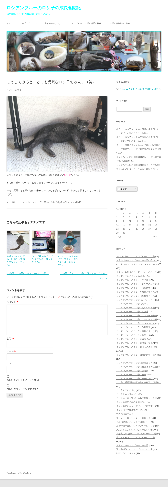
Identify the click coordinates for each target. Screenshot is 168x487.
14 (156, 221)
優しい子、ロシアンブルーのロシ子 (133, 418)
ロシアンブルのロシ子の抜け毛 (131, 276)
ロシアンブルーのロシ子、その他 (132, 280)
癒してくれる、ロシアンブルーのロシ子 (135, 437)
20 (149, 225)
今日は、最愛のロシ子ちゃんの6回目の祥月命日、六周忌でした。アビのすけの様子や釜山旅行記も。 (138, 149)
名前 (10, 338)
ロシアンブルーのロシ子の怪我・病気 (134, 343)
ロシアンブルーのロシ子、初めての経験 (135, 284)
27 (149, 229)
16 (124, 225)
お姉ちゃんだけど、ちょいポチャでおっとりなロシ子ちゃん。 (17, 260)
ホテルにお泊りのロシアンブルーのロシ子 (136, 272)
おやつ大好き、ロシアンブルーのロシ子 (135, 256)
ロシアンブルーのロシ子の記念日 (132, 370)
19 (143, 225)
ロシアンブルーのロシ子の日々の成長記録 (38, 202)
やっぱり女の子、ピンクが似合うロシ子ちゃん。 (42, 259)
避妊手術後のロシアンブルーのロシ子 (134, 449)
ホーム (9, 23)
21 (156, 225)
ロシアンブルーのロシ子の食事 (131, 374)
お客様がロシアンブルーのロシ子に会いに (136, 260)
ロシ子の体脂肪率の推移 (119, 23)
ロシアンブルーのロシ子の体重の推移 (84, 23)
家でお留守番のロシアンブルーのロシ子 (135, 426)
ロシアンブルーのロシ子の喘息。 (132, 335)
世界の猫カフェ (123, 414)
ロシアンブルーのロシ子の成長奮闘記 (44, 7)
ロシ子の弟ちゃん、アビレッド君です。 (135, 406)
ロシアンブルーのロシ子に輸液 (131, 303)
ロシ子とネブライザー (127, 394)
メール (11, 351)
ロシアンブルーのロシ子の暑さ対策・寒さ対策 (138, 355)
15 (117, 225)
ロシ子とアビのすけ (126, 390)
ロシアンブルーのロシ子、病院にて (133, 288)
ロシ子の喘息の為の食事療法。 (131, 402)
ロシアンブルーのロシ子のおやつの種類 (135, 307)
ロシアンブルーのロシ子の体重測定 (133, 327)
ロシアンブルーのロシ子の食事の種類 (134, 378)
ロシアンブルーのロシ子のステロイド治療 (136, 319)
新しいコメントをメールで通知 (23, 380)
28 (156, 229)
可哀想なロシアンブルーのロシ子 (132, 422)
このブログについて (28, 23)
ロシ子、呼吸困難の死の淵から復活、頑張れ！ (138, 382)
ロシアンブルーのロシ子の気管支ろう (134, 363)
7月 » (155, 237)
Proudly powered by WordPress (19, 473)
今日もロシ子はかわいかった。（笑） (28, 273)
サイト (10, 364)
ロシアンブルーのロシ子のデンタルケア (135, 323)
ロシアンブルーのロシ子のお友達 (132, 311)
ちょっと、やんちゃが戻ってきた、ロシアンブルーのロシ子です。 (67, 260)
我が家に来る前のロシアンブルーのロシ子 (136, 433)
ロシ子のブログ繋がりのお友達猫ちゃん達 (136, 398)
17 (130, 225)
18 (137, 225)
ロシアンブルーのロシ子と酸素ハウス (134, 292)
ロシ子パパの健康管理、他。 (130, 410)
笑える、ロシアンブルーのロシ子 (132, 445)
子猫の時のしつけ (52, 23)
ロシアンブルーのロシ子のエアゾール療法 (136, 315)
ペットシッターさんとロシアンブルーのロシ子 (138, 264)
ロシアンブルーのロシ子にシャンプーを (135, 300)
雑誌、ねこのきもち (126, 453)
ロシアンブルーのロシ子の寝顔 (131, 339)
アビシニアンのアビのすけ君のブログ (138, 89)
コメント (13, 302)
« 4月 (118, 237)
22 (117, 229)
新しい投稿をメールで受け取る (23, 389)
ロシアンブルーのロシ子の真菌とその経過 (136, 366)
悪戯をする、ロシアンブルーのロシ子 (134, 429)
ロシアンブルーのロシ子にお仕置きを (134, 296)
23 (124, 229)
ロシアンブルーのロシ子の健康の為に (134, 331)
